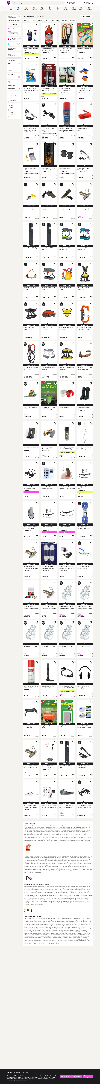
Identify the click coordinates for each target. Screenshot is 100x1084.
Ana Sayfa (9, 13)
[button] (29, 44)
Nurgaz (47, 20)
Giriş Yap (91, 3)
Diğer (25, 20)
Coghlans (64, 20)
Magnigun (72, 20)
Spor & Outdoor (16, 13)
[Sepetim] (79, 3)
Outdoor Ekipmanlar (34, 13)
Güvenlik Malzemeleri (44, 13)
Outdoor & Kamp (24, 13)
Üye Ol (87, 3)
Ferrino (40, 20)
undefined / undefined (14, 20)
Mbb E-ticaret (55, 20)
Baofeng (33, 20)
